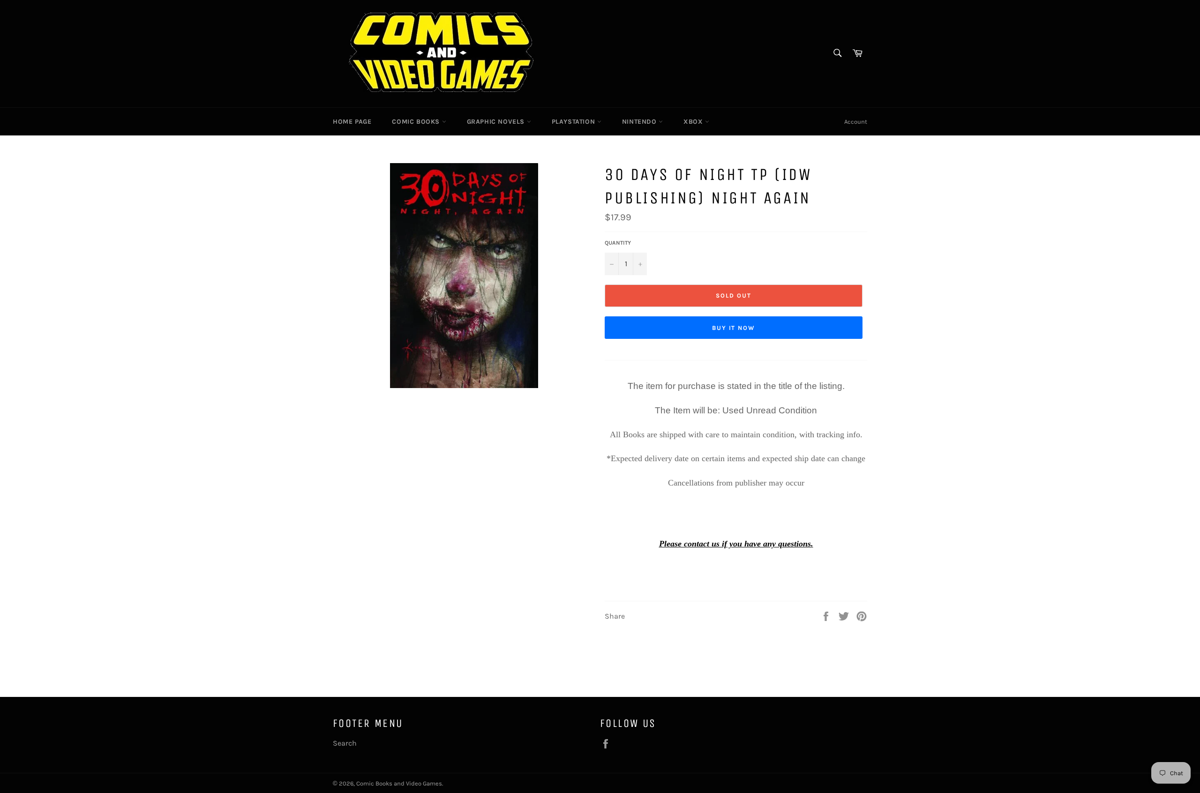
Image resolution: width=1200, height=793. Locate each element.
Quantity (618, 242)
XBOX (694, 122)
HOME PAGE (352, 122)
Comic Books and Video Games (399, 783)
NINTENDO (640, 122)
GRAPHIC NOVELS (497, 122)
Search (345, 743)
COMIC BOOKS (417, 122)
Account (855, 121)
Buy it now (734, 327)
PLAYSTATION (574, 122)
